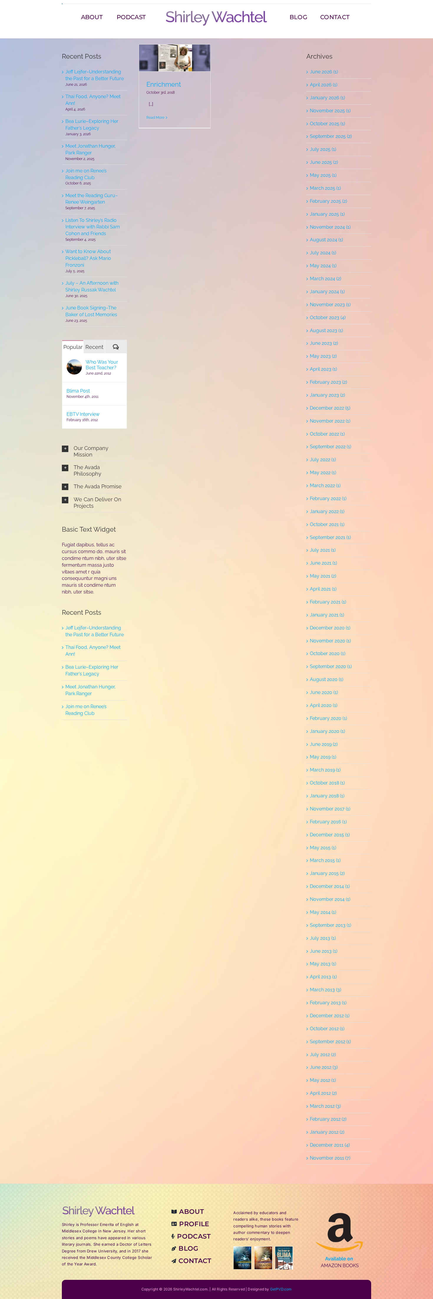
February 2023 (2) (328, 382)
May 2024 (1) (323, 265)
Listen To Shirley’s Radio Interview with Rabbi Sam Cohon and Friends (92, 227)
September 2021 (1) (330, 537)
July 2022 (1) (323, 459)
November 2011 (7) (330, 1158)
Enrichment (163, 84)
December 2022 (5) (330, 408)
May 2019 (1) (323, 757)
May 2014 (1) (323, 912)
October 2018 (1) (327, 783)
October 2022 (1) (327, 434)
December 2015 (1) (330, 835)
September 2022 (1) (330, 446)
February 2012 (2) (328, 1119)
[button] (94, 451)
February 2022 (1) (328, 498)
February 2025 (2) (328, 201)
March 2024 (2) (325, 278)
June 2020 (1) (324, 692)
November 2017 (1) (330, 809)
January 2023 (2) (327, 395)
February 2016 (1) (328, 822)
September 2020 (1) (331, 666)
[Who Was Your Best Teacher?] (74, 362)
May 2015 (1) (323, 847)
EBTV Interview (83, 414)
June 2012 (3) (324, 1067)
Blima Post (78, 391)
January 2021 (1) (327, 615)
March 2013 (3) (325, 990)
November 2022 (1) (330, 421)
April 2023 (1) (323, 369)
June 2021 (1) (323, 563)
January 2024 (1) (327, 291)
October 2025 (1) (327, 123)
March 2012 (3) (325, 1106)
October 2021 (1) (327, 524)
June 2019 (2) (324, 744)
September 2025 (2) (331, 136)
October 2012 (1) (327, 1028)
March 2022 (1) (325, 485)
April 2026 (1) (323, 85)
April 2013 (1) (323, 977)
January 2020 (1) (327, 731)
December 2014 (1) (330, 886)
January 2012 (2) (327, 1132)
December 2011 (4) (330, 1145)
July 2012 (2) (323, 1054)
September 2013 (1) (330, 925)
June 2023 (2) (324, 343)
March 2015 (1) (325, 860)
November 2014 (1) (330, 899)
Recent (94, 347)
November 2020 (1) (330, 641)
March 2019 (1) (325, 770)
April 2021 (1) (323, 589)
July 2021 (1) (323, 550)
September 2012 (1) (330, 1041)
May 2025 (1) (323, 175)
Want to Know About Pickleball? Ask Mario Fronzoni (88, 258)
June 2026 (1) (324, 72)
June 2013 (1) (323, 951)
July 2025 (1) (323, 149)
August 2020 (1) (326, 679)
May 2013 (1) (323, 964)
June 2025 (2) (324, 162)
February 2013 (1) (328, 1002)
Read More (155, 118)
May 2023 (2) (323, 356)
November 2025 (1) (330, 110)
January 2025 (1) (327, 214)
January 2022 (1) (327, 511)
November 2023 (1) (330, 304)
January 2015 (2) (327, 873)
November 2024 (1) (330, 227)
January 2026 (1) (327, 97)
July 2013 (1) (323, 938)
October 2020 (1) (327, 653)
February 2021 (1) (328, 602)
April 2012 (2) (323, 1093)
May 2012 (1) (323, 1080)
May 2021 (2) (323, 576)
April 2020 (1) (323, 705)
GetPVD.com (281, 1289)
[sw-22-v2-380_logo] (216, 12)
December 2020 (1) (330, 628)
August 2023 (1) (326, 330)
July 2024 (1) (323, 252)
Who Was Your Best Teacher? (102, 364)
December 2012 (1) (329, 1015)
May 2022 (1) (323, 472)
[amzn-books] (340, 1208)
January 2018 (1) (327, 796)
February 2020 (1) (328, 718)
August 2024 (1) (326, 240)
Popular (72, 347)
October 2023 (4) (328, 317)
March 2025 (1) (325, 188)
